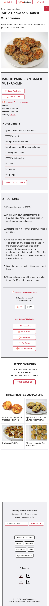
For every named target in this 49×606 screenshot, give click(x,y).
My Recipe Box (26, 326)
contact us (29, 543)
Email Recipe (25, 332)
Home (3, 9)
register (19, 543)
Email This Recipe (14, 91)
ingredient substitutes (24, 555)
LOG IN (41, 2)
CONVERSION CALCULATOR (14, 183)
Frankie (12, 115)
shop (31, 549)
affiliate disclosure (26, 601)
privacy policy (14, 601)
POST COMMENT (24, 382)
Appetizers (16, 9)
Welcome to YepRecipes (24, 537)
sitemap (37, 601)
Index (9, 9)
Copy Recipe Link (25, 348)
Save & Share (14, 97)
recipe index (20, 549)
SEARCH (9, 2)
